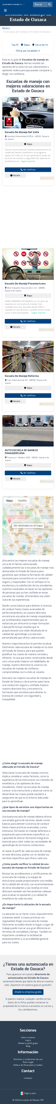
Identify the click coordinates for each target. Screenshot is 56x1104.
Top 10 (14, 44)
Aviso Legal (28, 1062)
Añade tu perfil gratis (28, 1043)
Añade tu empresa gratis (28, 992)
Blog (28, 1046)
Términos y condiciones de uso (28, 1059)
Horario (16, 175)
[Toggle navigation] (5, 10)
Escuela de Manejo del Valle (22, 132)
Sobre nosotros (28, 1037)
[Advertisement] (28, 217)
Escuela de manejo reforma (22, 376)
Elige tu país (30, 1093)
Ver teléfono (29, 169)
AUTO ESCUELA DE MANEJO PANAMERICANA (21, 452)
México (6, 28)
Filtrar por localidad (27, 50)
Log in (28, 1040)
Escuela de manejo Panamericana (25, 283)
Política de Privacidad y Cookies (28, 1065)
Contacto (28, 1078)
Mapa (29, 144)
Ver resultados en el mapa (28, 525)
